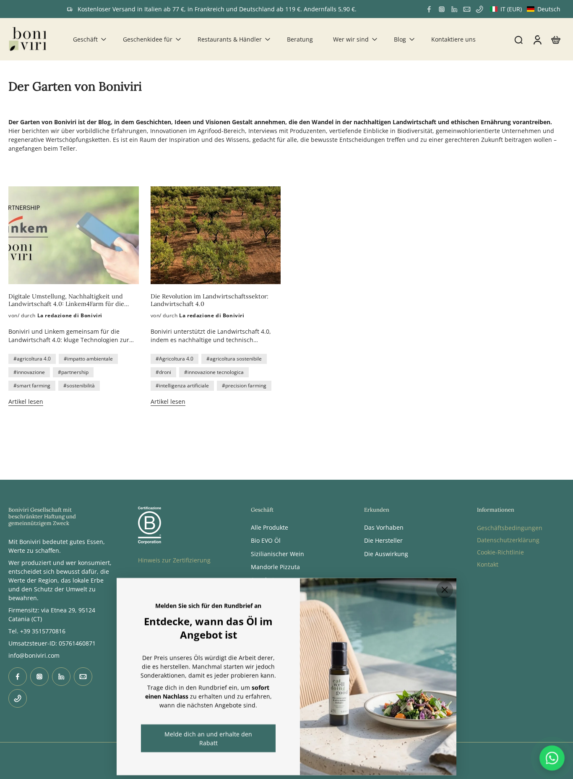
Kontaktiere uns (453, 39)
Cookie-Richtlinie (500, 552)
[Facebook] (429, 9)
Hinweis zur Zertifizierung (174, 560)
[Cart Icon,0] (555, 39)
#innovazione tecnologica (214, 372)
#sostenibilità (79, 385)
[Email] (467, 9)
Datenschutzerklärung (508, 540)
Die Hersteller (383, 541)
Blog (400, 39)
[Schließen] (444, 589)
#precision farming (244, 385)
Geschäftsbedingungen (509, 528)
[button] (525, 9)
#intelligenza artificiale (182, 385)
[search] (518, 39)
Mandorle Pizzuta (275, 567)
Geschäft (85, 39)
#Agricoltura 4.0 (174, 358)
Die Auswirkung (386, 554)
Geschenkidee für (147, 39)
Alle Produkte (269, 527)
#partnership (73, 372)
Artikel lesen (25, 401)
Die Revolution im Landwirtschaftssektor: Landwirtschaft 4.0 (209, 300)
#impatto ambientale (88, 358)
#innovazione (29, 372)
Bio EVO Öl (266, 541)
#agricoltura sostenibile (234, 358)
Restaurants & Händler (230, 39)
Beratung (300, 39)
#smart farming (31, 385)
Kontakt (487, 564)
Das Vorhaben (384, 527)
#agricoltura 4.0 (32, 358)
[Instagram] (441, 9)
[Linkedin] (454, 9)
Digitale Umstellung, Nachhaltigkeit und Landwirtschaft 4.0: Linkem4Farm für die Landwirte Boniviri (66, 300)
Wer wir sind (351, 39)
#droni (163, 372)
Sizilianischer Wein (277, 554)
